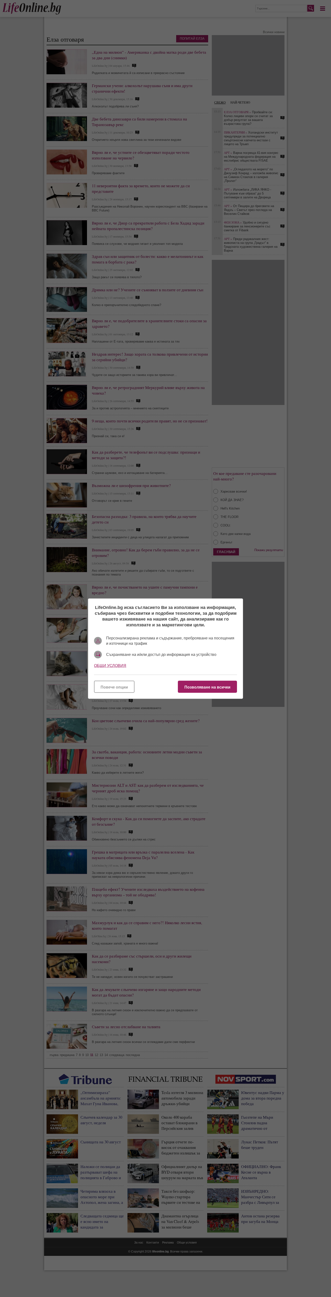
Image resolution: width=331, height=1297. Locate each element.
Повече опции (114, 687)
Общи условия (110, 665)
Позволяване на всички (207, 687)
